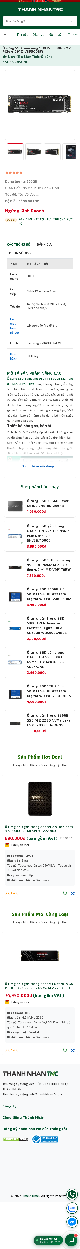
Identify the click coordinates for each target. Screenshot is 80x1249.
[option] (40, 105)
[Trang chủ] (4, 56)
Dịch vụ (38, 34)
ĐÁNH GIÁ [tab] (44, 244)
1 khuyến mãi (19, 1002)
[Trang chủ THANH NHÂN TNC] (40, 9)
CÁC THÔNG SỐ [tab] (18, 244)
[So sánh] (50, 893)
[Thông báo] (44, 1139)
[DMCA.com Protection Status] (15, 1139)
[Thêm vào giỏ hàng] (42, 893)
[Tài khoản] (60, 34)
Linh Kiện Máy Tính (23, 56)
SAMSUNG (19, 62)
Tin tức (22, 34)
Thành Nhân (31, 1196)
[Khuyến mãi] (51, 34)
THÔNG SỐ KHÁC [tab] (19, 253)
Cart (74, 35)
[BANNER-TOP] (40, 1)
